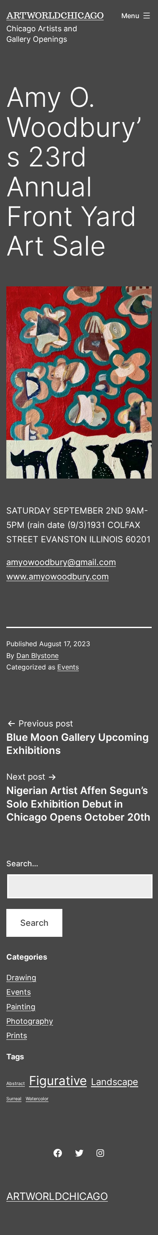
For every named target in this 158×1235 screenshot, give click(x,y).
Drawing (21, 977)
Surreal (13, 1099)
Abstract (15, 1083)
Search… (22, 863)
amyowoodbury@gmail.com (61, 562)
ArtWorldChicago (55, 15)
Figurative (58, 1080)
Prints (16, 1035)
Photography (29, 1021)
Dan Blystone (37, 655)
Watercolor (37, 1099)
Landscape (114, 1081)
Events (68, 667)
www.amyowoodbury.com (57, 576)
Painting (20, 1006)
